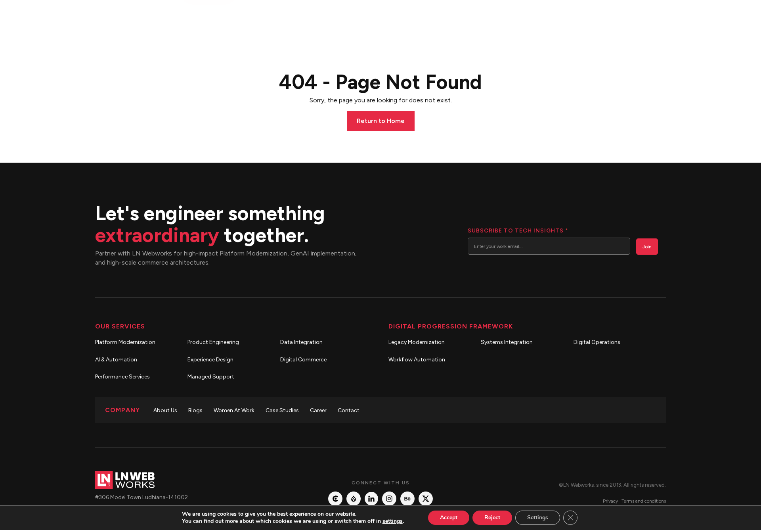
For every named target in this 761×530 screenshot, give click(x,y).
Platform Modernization (125, 342)
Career (318, 410)
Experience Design (210, 359)
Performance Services (122, 376)
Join (647, 247)
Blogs (195, 410)
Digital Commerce (303, 359)
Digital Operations (597, 342)
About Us (165, 410)
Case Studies (282, 410)
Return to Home (381, 121)
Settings (537, 517)
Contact (348, 410)
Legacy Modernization (416, 342)
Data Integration (301, 342)
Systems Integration (507, 342)
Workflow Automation (416, 359)
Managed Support (210, 376)
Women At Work (234, 410)
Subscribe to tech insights (518, 230)
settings (392, 521)
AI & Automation (116, 359)
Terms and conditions (643, 501)
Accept (448, 517)
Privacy (610, 501)
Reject (492, 517)
